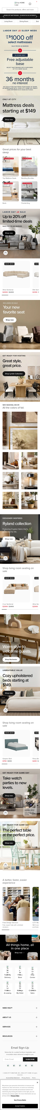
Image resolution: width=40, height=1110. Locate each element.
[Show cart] (36, 4)
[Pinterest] (26, 1065)
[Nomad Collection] (20, 377)
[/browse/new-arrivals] (20, 947)
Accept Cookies (20, 1106)
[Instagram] (8, 1065)
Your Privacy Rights (20, 1100)
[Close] (37, 1082)
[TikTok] (32, 1065)
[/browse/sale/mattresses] (20, 60)
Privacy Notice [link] (26, 1078)
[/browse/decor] (20, 431)
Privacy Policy (15, 1096)
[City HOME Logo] (20, 4)
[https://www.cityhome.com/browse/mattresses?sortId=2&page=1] (20, 120)
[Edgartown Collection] (20, 846)
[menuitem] (3, 4)
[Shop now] (20, 233)
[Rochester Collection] (20, 639)
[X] (20, 1065)
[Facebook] (14, 1065)
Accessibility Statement (13, 1078)
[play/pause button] (4, 347)
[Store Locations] (10, 4)
